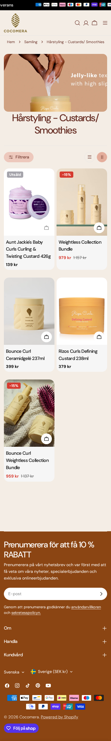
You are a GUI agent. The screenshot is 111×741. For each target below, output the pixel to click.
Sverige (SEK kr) (53, 671)
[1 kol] (89, 157)
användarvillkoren (86, 607)
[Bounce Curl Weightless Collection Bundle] (29, 412)
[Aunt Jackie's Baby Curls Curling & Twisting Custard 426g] (29, 201)
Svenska (11, 672)
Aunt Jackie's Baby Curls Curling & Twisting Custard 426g (28, 249)
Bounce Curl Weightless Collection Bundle (27, 460)
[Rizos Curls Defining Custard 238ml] (82, 311)
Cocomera (29, 717)
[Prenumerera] (101, 593)
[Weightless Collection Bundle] (82, 201)
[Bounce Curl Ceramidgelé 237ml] (29, 311)
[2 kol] (102, 157)
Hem (11, 42)
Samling (30, 42)
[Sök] (77, 23)
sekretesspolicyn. (26, 612)
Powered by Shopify (59, 717)
